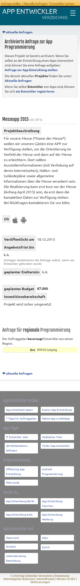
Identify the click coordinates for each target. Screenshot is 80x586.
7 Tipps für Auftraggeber (21, 418)
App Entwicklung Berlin (20, 501)
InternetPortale (46, 579)
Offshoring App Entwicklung (15, 471)
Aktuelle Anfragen (36, 3)
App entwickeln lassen (19, 409)
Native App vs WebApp (56, 418)
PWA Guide (13, 482)
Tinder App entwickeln (56, 445)
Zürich (46, 547)
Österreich (12, 538)
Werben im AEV (66, 579)
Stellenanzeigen (40, 582)
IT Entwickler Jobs (17, 437)
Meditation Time (52, 437)
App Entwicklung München (52, 503)
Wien (45, 538)
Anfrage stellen (11, 3)
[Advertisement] (41, 107)
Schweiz (11, 546)
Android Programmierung (52, 471)
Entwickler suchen (62, 3)
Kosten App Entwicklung (57, 409)
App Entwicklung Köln (19, 514)
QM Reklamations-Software (17, 448)
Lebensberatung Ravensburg (16, 558)
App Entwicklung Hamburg (52, 517)
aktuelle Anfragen (18, 32)
